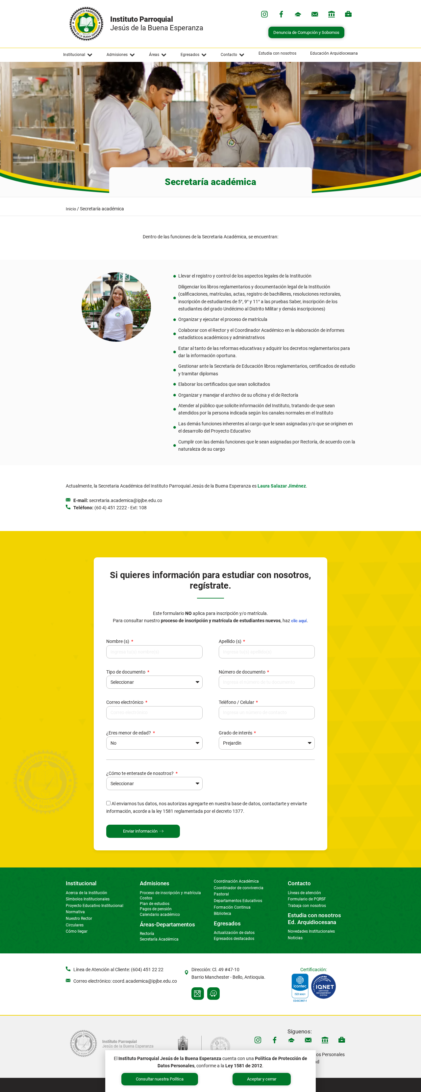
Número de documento (242, 672)
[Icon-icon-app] (331, 14)
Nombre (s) (118, 641)
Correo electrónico (125, 702)
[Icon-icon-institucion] (298, 14)
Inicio (71, 208)
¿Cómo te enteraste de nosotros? (140, 773)
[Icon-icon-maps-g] (197, 993)
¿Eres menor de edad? (129, 732)
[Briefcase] (348, 14)
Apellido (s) (230, 641)
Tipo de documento (126, 672)
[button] (78, 55)
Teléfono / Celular (237, 702)
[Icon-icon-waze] (213, 993)
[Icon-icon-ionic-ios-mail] (314, 14)
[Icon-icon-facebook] (281, 14)
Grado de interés (236, 732)
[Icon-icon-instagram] (264, 14)
